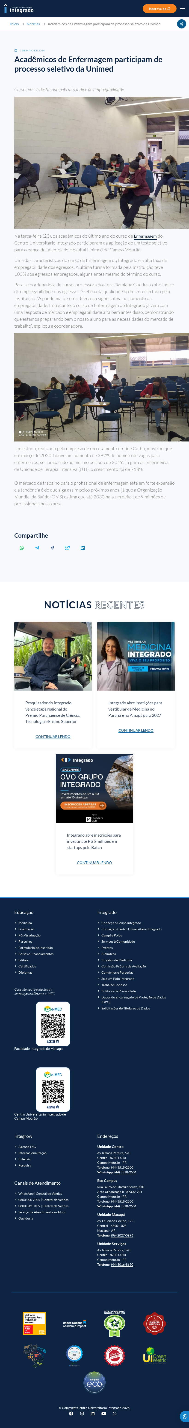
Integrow (23, 1136)
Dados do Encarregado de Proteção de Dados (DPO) (133, 999)
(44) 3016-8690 (122, 1264)
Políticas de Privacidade (118, 991)
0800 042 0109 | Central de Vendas (43, 1206)
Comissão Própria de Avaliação (123, 966)
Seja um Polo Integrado (117, 979)
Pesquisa (24, 1165)
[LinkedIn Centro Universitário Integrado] (92, 1413)
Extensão (24, 1159)
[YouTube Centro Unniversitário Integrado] (103, 1413)
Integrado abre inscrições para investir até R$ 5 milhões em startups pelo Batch (94, 841)
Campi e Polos (111, 935)
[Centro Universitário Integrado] (18, 8)
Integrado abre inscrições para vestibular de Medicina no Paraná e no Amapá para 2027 (135, 709)
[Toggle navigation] (182, 8)
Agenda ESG (27, 1147)
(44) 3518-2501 (125, 1172)
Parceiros (25, 941)
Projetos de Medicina (116, 960)
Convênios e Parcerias (117, 972)
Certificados (27, 966)
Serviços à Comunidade (118, 941)
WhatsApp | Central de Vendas (40, 1193)
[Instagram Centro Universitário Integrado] (82, 1413)
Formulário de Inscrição (35, 948)
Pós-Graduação (29, 935)
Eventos (107, 948)
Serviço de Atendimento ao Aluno (42, 1212)
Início (14, 24)
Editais (23, 960)
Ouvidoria (25, 1218)
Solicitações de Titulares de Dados (125, 1008)
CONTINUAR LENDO (53, 736)
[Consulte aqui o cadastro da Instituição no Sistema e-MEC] (53, 1021)
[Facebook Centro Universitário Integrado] (73, 1413)
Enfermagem (145, 236)
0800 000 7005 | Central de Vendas (43, 1200)
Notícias (33, 24)
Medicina (25, 923)
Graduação (26, 929)
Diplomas (25, 972)
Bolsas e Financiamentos (35, 954)
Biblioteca (108, 954)
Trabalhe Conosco (114, 985)
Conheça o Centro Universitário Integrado (131, 929)
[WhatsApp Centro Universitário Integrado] (114, 1413)
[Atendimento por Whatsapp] (184, 1416)
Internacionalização (32, 1153)
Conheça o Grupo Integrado (121, 923)
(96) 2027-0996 (122, 1235)
